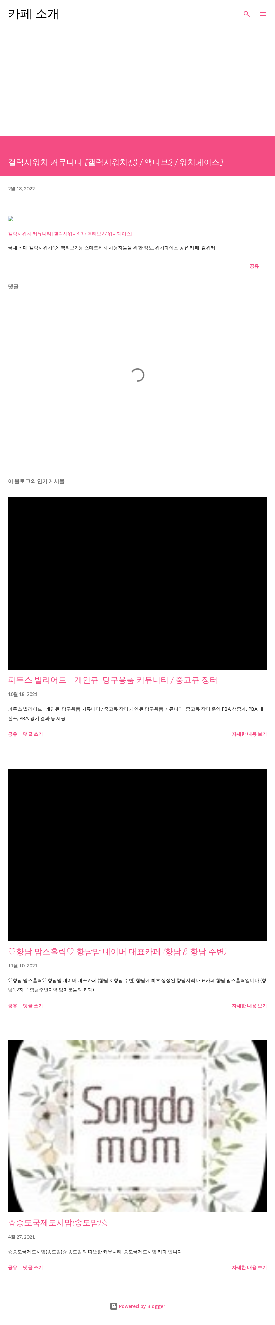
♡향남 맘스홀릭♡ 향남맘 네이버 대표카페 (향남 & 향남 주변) (117, 952)
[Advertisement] (137, 86)
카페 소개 (33, 14)
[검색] (247, 12)
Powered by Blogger (141, 1306)
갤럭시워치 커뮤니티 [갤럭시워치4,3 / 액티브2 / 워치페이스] (70, 233)
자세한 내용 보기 (249, 734)
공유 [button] (254, 266)
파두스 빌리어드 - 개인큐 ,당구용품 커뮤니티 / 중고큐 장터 (113, 680)
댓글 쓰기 (33, 734)
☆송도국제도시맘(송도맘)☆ (58, 1223)
